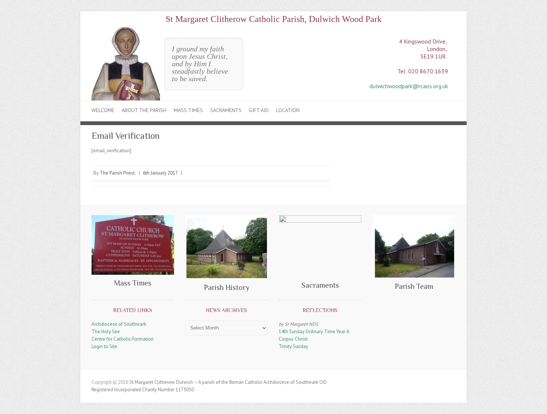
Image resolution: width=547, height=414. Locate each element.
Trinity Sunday (293, 346)
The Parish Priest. (118, 173)
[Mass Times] (133, 245)
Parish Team (414, 286)
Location (288, 110)
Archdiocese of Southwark (119, 324)
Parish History (226, 287)
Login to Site (104, 346)
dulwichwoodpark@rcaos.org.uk (409, 86)
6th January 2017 (160, 173)
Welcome (103, 110)
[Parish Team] (413, 246)
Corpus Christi (293, 339)
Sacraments (225, 110)
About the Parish (144, 110)
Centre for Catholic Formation (123, 339)
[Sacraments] (320, 246)
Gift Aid (259, 110)
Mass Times (188, 110)
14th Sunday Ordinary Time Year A (314, 331)
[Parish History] (226, 247)
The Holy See (106, 331)
